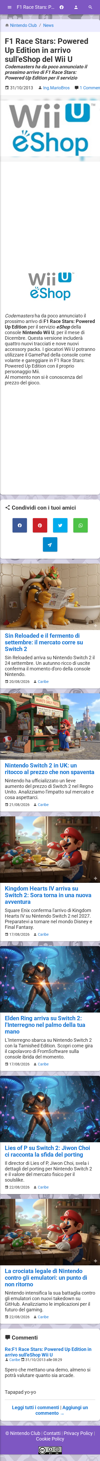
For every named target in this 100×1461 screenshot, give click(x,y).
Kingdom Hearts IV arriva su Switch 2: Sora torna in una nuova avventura (48, 895)
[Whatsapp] (80, 525)
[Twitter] (60, 525)
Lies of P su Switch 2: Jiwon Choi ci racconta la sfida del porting (47, 1151)
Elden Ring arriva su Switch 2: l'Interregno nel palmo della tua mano (45, 1025)
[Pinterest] (40, 525)
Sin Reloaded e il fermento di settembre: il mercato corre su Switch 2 (44, 642)
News (48, 25)
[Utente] (76, 7)
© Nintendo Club (22, 1433)
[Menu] (9, 7)
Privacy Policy (78, 1433)
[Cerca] (90, 7)
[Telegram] (50, 544)
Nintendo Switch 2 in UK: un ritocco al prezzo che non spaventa (49, 768)
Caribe (43, 681)
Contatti (52, 1433)
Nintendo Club (23, 25)
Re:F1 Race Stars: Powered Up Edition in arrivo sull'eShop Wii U (48, 1352)
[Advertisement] (50, 216)
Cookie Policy (50, 1439)
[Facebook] (61, 7)
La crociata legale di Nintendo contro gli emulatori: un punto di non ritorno (46, 1278)
